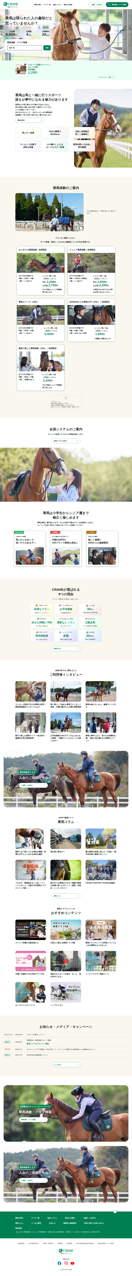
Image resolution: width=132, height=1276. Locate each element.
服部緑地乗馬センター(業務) (106, 1243)
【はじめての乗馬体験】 (23, 1232)
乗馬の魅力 (19, 1218)
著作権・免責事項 (48, 1243)
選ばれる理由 (70, 1218)
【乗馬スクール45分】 (73, 1232)
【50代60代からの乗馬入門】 (90, 1232)
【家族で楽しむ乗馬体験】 (56, 1232)
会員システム (52, 1218)
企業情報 (60, 1243)
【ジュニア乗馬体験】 (39, 1232)
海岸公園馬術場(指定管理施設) (85, 1243)
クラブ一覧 (35, 1218)
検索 (47, 48)
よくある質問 (36, 1223)
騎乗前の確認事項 (69, 1223)
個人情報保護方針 (34, 1243)
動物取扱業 (21, 1243)
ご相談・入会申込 (89, 1218)
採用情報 (69, 1243)
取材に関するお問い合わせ (94, 1223)
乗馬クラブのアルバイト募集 (38, 1044)
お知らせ (52, 1223)
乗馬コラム (19, 1223)
